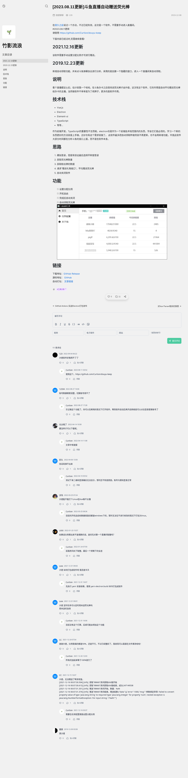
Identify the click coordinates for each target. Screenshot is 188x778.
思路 (5, 78)
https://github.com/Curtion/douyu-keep (80, 32)
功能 (5, 83)
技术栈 (6, 74)
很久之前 (59, 25)
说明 (5, 70)
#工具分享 (61, 289)
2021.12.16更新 (10, 61)
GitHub (68, 277)
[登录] (15, 37)
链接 (5, 87)
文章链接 (68, 281)
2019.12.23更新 (10, 65)
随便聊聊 (60, 15)
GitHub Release (72, 273)
